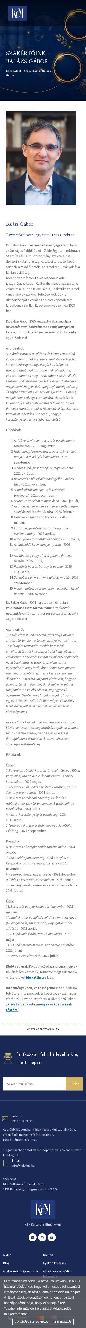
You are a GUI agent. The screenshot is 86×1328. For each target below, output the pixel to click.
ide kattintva (36, 977)
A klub (7, 1255)
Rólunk (48, 1255)
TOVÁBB (74, 1083)
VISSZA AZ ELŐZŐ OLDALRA (43, 1029)
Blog (6, 1263)
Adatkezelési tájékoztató (20, 1271)
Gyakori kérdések (54, 1263)
